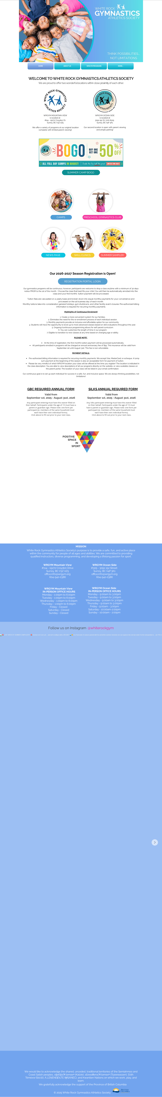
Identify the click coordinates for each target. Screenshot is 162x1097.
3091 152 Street (108, 567)
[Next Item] (155, 842)
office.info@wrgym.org (57, 574)
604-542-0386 (57, 577)
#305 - (95, 567)
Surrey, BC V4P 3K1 (105, 123)
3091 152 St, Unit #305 (105, 120)
